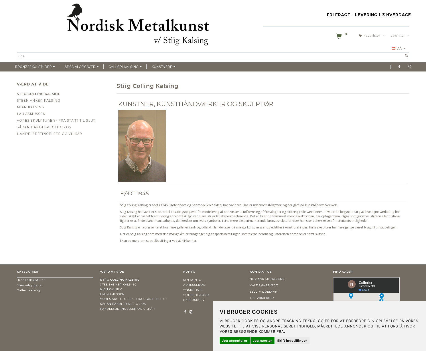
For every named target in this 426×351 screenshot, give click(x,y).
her (194, 240)
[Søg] (406, 56)
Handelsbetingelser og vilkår (49, 134)
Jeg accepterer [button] (235, 340)
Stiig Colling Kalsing (39, 94)
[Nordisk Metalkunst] (138, 25)
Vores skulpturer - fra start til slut (56, 121)
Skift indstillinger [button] (292, 340)
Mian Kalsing (30, 107)
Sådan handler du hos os (44, 127)
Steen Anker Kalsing (38, 101)
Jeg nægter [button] (262, 340)
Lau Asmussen (31, 114)
